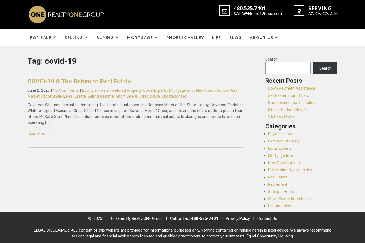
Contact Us (267, 218)
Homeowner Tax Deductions (293, 102)
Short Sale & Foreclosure (138, 96)
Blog (235, 37)
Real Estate (76, 96)
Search (271, 59)
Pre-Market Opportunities (290, 170)
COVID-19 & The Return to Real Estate (79, 81)
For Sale (40, 37)
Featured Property (126, 90)
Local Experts (155, 90)
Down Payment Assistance (291, 88)
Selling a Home (101, 96)
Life (216, 37)
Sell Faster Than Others (288, 95)
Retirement (277, 184)
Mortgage (140, 37)
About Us (261, 37)
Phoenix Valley (185, 37)
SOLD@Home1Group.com (258, 13)
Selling (74, 37)
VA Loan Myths (281, 117)
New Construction (212, 90)
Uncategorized (174, 96)
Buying (105, 37)
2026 (98, 218)
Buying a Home (95, 90)
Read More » (38, 133)
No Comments (66, 90)
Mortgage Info (181, 90)
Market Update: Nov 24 (288, 109)
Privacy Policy (238, 218)
